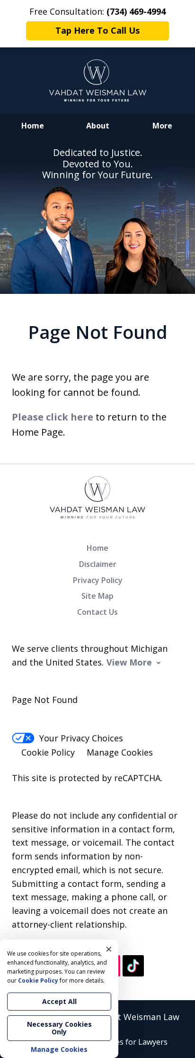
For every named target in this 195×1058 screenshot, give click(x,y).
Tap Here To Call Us (97, 30)
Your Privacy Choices (81, 738)
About (97, 125)
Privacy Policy (98, 580)
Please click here (52, 416)
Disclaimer (97, 564)
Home (32, 125)
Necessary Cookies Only (59, 1028)
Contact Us (97, 612)
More (162, 125)
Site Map (97, 596)
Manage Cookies (120, 752)
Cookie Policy (48, 752)
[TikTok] (133, 965)
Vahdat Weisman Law (135, 1016)
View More (129, 662)
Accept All (59, 1001)
